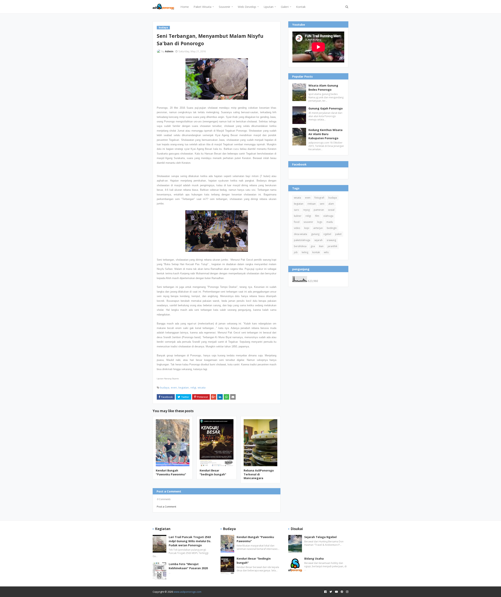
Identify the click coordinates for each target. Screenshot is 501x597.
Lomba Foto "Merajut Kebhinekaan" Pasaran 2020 (188, 566)
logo (319, 222)
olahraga (328, 216)
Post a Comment (166, 506)
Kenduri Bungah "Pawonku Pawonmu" (171, 472)
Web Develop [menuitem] (247, 7)
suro (296, 209)
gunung (315, 234)
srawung (331, 240)
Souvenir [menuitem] (224, 7)
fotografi (319, 197)
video (297, 228)
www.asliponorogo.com (187, 591)
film (317, 216)
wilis (326, 252)
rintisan (311, 203)
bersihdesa (300, 246)
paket (338, 234)
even (174, 387)
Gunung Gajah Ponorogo (325, 108)
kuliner (297, 216)
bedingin (332, 228)
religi (193, 387)
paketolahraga (302, 240)
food (296, 222)
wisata (201, 387)
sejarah (318, 240)
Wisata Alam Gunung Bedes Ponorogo (323, 87)
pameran (319, 209)
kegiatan (183, 387)
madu (329, 222)
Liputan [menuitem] (268, 7)
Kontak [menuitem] (300, 7)
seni (322, 203)
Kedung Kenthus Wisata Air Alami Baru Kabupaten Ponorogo (325, 134)
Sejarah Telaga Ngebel (320, 537)
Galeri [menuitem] (285, 7)
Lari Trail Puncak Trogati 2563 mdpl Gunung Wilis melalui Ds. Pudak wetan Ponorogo (190, 541)
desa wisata (300, 234)
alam (331, 203)
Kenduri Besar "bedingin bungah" (213, 472)
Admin (169, 51)
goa (313, 246)
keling (305, 252)
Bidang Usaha (314, 558)
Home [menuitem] (184, 7)
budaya (164, 387)
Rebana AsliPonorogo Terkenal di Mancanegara (259, 474)
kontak (316, 252)
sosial (331, 209)
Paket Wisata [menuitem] (202, 7)
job (296, 252)
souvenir (308, 222)
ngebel (327, 234)
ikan (321, 246)
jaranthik (332, 246)
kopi (306, 228)
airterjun (318, 228)
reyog (306, 209)
